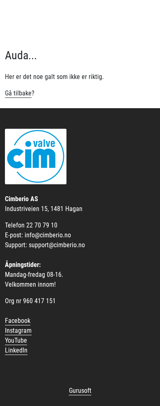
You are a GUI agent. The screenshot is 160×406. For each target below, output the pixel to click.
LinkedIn (16, 350)
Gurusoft (80, 390)
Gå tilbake (18, 93)
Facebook (17, 321)
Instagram (18, 330)
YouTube (16, 340)
